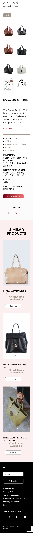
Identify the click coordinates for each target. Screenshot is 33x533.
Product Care (8, 489)
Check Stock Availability (16, 298)
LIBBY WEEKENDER (14, 291)
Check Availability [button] (13, 196)
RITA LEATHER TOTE (15, 437)
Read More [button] (7, 128)
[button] (9, 517)
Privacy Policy (9, 492)
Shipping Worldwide (11, 502)
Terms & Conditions (11, 495)
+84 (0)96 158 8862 (12, 511)
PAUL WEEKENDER (14, 364)
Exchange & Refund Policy (14, 498)
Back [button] (7, 15)
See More (13, 306)
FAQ (5, 505)
